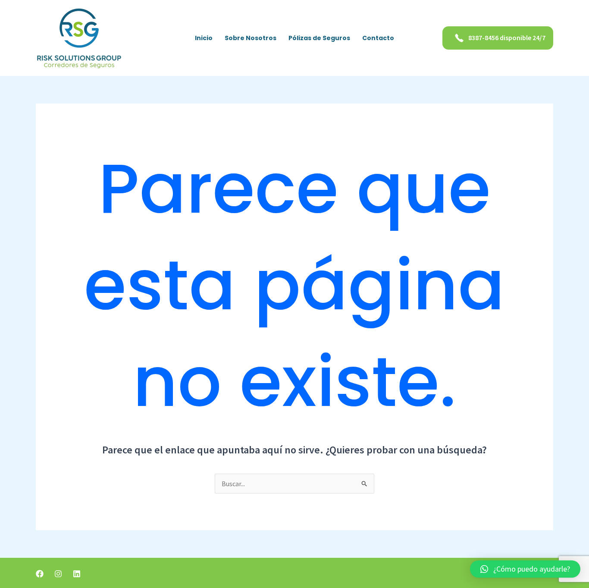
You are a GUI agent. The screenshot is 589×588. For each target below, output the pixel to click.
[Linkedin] (77, 574)
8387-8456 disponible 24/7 (506, 37)
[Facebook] (40, 574)
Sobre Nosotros (250, 38)
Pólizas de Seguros (319, 38)
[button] (525, 569)
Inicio (204, 38)
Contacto (378, 38)
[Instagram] (58, 574)
